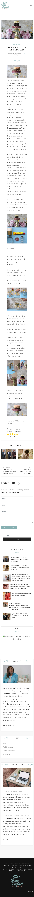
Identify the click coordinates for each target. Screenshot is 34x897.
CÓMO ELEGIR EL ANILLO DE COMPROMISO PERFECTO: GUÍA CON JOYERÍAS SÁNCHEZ (20, 587)
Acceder (5, 743)
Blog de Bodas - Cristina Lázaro (15, 53)
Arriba (30, 891)
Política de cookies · (8, 865)
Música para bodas (19, 870)
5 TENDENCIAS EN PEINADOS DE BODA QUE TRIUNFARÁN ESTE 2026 (20, 567)
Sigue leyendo (8, 725)
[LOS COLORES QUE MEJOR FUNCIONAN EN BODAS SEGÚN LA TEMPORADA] (8, 454)
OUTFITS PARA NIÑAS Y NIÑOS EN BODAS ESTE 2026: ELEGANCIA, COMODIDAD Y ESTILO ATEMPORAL (21, 577)
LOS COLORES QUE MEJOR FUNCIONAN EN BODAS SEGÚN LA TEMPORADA (20, 559)
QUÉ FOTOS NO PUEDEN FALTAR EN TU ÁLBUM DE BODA (20, 615)
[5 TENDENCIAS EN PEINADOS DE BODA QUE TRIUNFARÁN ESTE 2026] (25, 454)
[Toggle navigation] (31, 5)
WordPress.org (7, 754)
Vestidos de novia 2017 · (16, 869)
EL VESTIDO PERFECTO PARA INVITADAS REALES (21, 594)
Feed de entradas (8, 747)
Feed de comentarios (9, 751)
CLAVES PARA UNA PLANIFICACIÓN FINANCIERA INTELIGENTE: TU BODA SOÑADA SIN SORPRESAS (20, 606)
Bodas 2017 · (5, 869)
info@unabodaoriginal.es (13, 802)
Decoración (17, 44)
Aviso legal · (19, 865)
